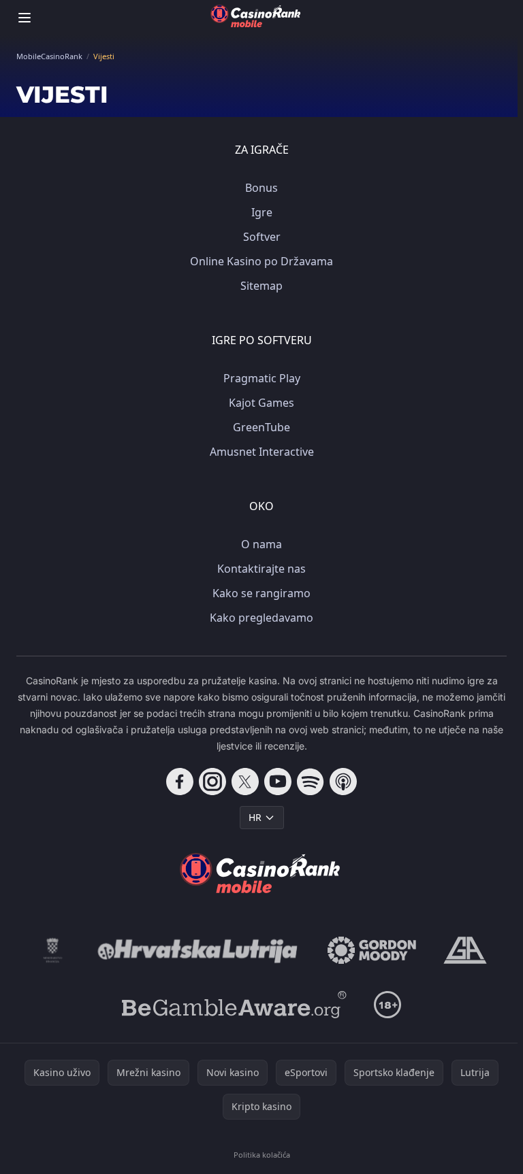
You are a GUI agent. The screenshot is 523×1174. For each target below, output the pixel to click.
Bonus (261, 187)
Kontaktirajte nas (261, 568)
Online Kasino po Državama (261, 261)
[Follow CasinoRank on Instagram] (212, 781)
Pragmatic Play (261, 378)
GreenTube (261, 427)
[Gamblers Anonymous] (465, 950)
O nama (261, 544)
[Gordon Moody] (372, 950)
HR (255, 817)
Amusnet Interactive (262, 451)
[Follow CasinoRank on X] (245, 781)
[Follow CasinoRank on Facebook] (179, 781)
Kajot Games (261, 402)
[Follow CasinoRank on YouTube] (277, 781)
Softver (262, 236)
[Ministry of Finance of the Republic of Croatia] (52, 950)
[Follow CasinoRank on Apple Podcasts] (343, 781)
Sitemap (261, 285)
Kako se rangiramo (261, 593)
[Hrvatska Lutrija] (198, 950)
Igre (261, 212)
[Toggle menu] (24, 17)
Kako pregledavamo (261, 617)
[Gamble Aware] (234, 1004)
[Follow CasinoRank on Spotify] (310, 781)
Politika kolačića (262, 1155)
